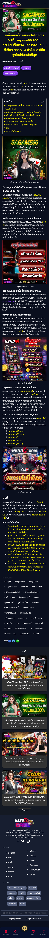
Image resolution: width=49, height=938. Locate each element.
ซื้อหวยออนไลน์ (24, 597)
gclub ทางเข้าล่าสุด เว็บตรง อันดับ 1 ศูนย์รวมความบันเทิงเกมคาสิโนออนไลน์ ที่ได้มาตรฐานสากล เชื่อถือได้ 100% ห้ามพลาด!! (26, 538)
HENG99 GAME (9, 61)
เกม (12, 89)
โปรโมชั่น (36, 633)
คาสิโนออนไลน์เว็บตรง (32, 592)
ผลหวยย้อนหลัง (25, 613)
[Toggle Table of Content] (41, 102)
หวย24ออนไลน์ (27, 391)
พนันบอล (33, 851)
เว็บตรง (25, 83)
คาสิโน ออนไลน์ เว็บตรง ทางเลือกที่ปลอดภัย (23, 111)
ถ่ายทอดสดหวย (28, 607)
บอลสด (32, 860)
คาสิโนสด (24, 586)
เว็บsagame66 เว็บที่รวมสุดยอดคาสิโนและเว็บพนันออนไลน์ (23, 107)
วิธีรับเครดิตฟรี (10, 73)
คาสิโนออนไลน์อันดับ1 (12, 592)
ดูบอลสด (26, 68)
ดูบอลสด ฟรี (9, 602)
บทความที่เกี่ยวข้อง (13, 130)
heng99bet (20, 511)
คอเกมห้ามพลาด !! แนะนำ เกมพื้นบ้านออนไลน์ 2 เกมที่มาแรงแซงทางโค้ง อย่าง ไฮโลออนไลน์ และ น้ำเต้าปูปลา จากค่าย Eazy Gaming (27, 566)
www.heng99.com (16, 434)
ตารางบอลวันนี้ (34, 893)
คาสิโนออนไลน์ (37, 586)
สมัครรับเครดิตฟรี (11, 68)
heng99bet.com (10, 586)
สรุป (7, 127)
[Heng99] (19, 4)
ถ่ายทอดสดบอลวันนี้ (11, 607)
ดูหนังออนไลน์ (23, 602)
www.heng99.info (16, 430)
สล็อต (10, 867)
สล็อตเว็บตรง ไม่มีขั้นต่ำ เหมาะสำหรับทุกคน (22, 115)
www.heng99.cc (15, 437)
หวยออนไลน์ (22, 618)
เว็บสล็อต (34, 394)
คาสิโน (21, 61)
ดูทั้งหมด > (24, 810)
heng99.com (20, 581)
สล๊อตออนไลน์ (9, 618)
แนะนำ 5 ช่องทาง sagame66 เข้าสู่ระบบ (21, 124)
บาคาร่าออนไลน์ (10, 613)
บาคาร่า (11, 871)
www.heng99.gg (15, 440)
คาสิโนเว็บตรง (9, 597)
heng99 (19, 331)
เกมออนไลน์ (41, 418)
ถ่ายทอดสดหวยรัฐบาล (17, 887)
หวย (9, 857)
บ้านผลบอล (34, 865)
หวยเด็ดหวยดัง (36, 618)
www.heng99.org (15, 443)
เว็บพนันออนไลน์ (21, 628)
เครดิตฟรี (39, 623)
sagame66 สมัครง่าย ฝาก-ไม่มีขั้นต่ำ (20, 121)
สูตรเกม (32, 874)
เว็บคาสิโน (7, 628)
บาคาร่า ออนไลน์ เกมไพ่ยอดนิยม (18, 118)
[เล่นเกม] (24, 928)
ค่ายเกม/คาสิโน (35, 870)
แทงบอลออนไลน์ (37, 628)
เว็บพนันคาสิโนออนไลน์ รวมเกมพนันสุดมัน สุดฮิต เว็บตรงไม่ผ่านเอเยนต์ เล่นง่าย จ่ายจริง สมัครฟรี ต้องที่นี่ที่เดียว (26, 529)
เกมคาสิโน (8, 623)
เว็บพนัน (40, 502)
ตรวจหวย (35, 602)
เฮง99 (22, 893)
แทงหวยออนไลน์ (10, 633)
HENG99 (11, 853)
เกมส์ (17, 623)
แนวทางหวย (24, 633)
